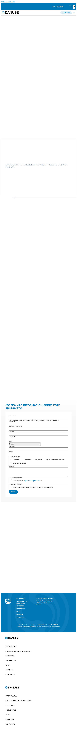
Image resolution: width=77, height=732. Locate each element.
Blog (18, 611)
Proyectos (20, 609)
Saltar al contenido (8, 2)
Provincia (12, 436)
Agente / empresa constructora (55, 459)
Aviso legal (23, 624)
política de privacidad (33, 481)
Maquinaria (21, 598)
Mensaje (12, 466)
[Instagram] (11, 6)
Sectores (20, 606)
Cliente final (16, 459)
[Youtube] (7, 6)
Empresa (12, 421)
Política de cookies (51, 624)
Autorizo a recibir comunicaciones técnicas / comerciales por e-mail (33, 487)
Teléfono (12, 446)
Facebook (12, 416)
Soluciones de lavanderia (22, 602)
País (10, 441)
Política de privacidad (35, 624)
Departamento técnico (19, 463)
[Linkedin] (2, 6)
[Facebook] (67, 599)
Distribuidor (27, 459)
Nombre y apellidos (15, 426)
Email (11, 451)
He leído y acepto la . (27, 480)
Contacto (20, 617)
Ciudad (11, 431)
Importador (38, 459)
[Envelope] (71, 599)
